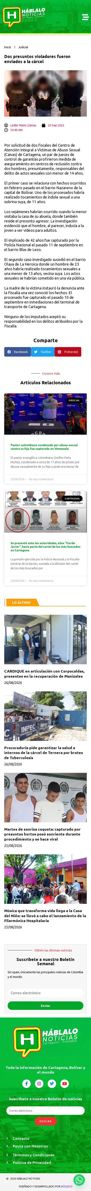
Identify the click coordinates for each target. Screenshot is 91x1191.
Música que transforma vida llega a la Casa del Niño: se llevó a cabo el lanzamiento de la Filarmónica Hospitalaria (45, 915)
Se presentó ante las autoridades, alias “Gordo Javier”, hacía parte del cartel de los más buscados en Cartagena (45, 546)
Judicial (23, 47)
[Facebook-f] (26, 1083)
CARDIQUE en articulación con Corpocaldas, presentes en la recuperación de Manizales (44, 673)
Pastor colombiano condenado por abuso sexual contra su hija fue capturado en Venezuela (44, 446)
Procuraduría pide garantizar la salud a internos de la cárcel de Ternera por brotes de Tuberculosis (43, 752)
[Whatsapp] (79, 1180)
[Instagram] (39, 1083)
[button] (17, 352)
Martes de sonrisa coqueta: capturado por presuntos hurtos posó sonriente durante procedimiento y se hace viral (42, 834)
